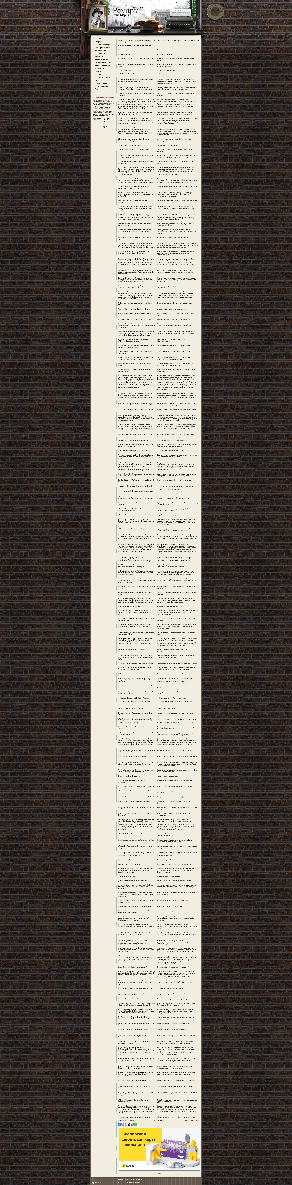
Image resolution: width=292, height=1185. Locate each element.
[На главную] (176, 3)
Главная (98, 39)
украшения (105, 116)
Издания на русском (103, 62)
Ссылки (126, 1179)
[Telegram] (126, 1124)
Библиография (100, 50)
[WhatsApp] (135, 1124)
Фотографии (99, 68)
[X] (129, 1124)
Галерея (98, 74)
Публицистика (100, 53)
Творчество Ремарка (103, 45)
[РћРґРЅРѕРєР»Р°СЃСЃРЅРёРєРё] (122, 1124)
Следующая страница (191, 1120)
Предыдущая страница (126, 1120)
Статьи (97, 89)
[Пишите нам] (184, 3)
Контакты (132, 1179)
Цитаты (98, 71)
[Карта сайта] (180, 3)
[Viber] (132, 1124)
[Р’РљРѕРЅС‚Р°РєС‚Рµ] (119, 1124)
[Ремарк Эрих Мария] (125, 16)
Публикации (99, 80)
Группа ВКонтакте (102, 86)
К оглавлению (159, 1120)
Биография (99, 42)
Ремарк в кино (100, 56)
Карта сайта (139, 1179)
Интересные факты (102, 77)
